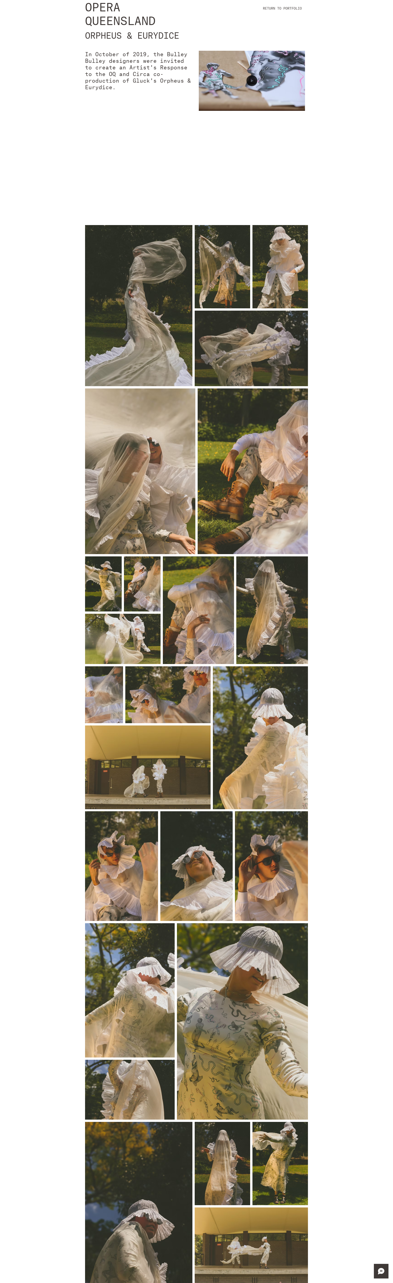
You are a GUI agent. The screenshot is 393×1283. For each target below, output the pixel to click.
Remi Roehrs (284, 151)
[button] (252, 105)
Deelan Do (239, 151)
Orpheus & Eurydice (220, 135)
